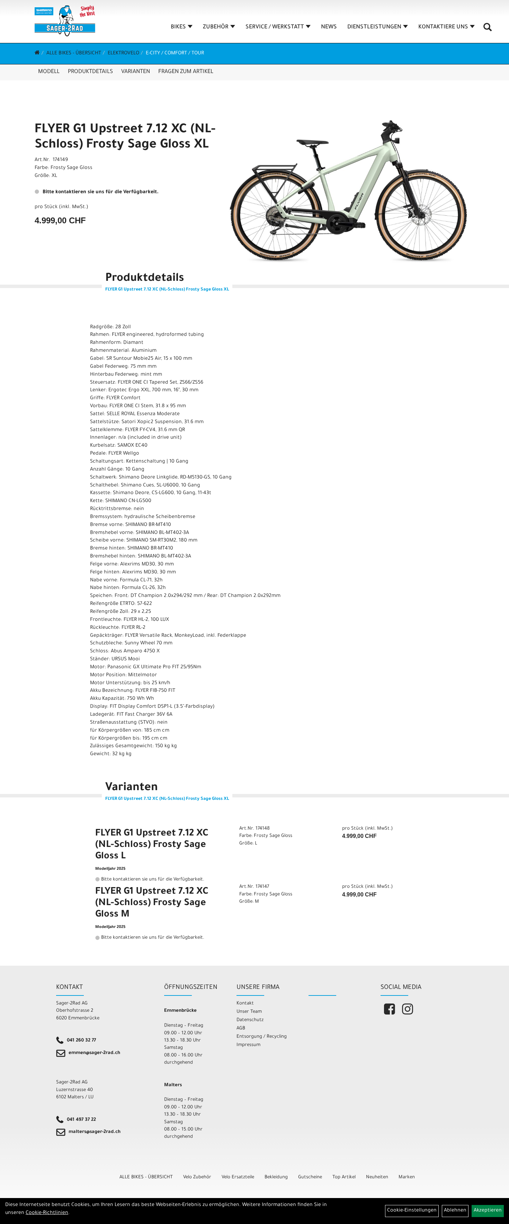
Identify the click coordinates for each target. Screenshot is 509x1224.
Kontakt (245, 1003)
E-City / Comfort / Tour (175, 53)
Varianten (135, 72)
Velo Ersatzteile (238, 1177)
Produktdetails (90, 72)
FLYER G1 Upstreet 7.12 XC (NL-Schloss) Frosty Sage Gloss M (151, 903)
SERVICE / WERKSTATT (274, 27)
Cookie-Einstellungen (412, 1211)
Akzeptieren (488, 1211)
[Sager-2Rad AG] (65, 20)
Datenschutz (250, 1020)
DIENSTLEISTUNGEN (374, 27)
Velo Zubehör (197, 1177)
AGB (240, 1028)
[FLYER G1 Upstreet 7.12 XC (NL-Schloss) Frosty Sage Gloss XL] (346, 189)
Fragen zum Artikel (185, 72)
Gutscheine (310, 1177)
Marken (407, 1177)
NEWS (329, 27)
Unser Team (249, 1012)
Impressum (248, 1045)
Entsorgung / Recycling (261, 1036)
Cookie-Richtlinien (47, 1213)
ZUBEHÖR (216, 27)
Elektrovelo (123, 53)
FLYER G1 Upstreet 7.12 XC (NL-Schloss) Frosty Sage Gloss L (151, 845)
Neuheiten (377, 1177)
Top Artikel (344, 1177)
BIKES (178, 27)
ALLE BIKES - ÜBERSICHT (73, 53)
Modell (49, 72)
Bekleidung (276, 1177)
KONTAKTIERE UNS (443, 27)
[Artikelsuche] (487, 30)
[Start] (37, 53)
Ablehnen (455, 1211)
